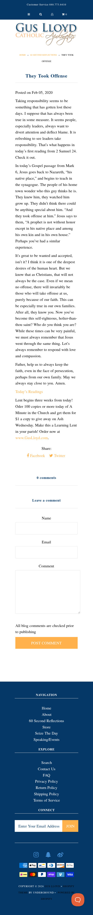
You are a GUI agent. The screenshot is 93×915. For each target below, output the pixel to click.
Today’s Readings (29, 391)
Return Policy (46, 787)
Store (46, 727)
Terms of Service (46, 800)
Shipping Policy (46, 793)
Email (46, 541)
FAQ (46, 775)
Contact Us (46, 768)
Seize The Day (46, 733)
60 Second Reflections (43, 54)
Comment (46, 565)
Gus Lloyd (52, 886)
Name (46, 518)
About (46, 714)
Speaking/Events (46, 739)
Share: (46, 448)
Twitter (59, 455)
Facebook (37, 455)
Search (46, 762)
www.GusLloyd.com (31, 437)
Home (22, 54)
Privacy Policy (46, 781)
